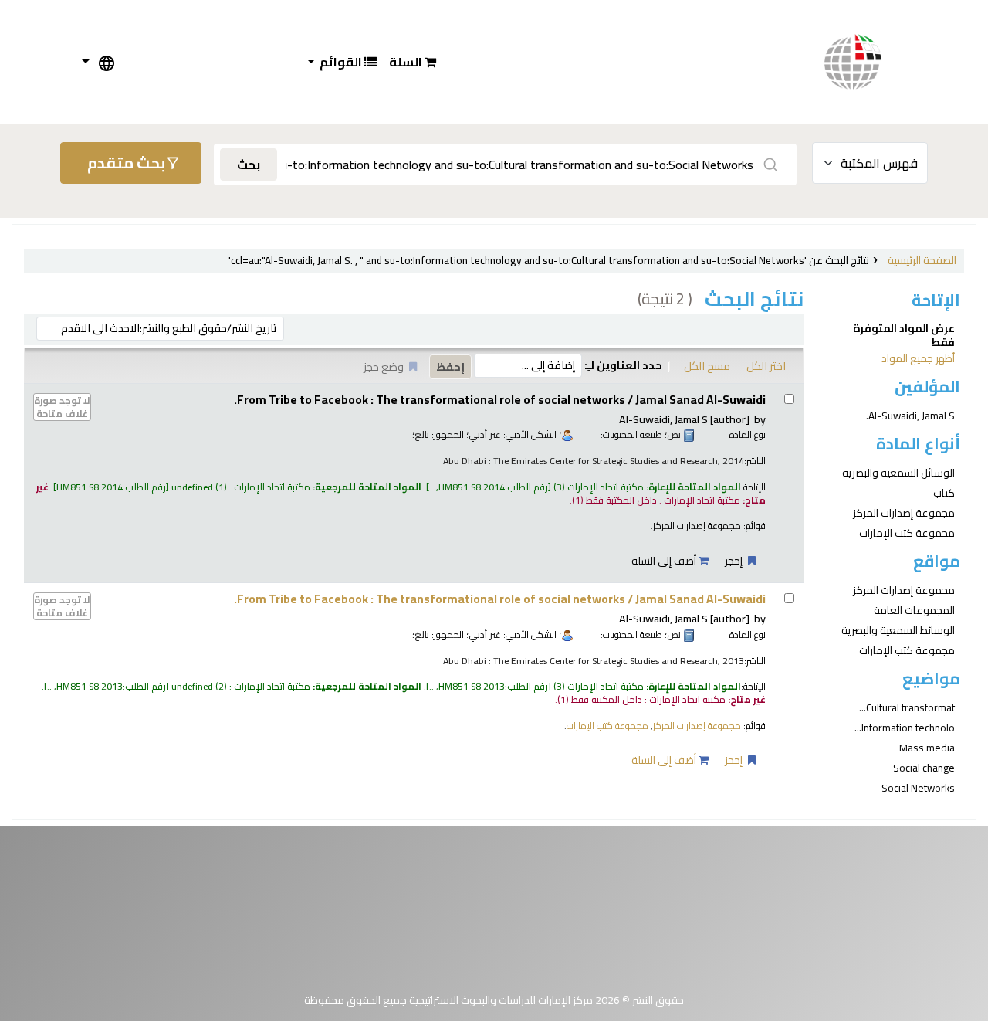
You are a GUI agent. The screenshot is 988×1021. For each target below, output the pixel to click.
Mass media (927, 748)
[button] (412, 61)
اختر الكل (766, 365)
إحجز (735, 561)
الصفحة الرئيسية (922, 260)
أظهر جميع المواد (918, 358)
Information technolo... (904, 727)
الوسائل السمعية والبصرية (898, 473)
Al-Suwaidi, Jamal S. (910, 415)
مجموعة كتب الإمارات (907, 533)
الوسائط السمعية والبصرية (898, 630)
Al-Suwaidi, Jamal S (684, 419)
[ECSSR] (868, 62)
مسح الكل (707, 365)
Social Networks (918, 788)
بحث (248, 164)
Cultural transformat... (907, 707)
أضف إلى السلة (665, 561)
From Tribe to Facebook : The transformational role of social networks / (500, 399)
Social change (924, 768)
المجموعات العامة (914, 610)
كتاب (944, 493)
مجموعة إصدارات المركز (904, 513)
